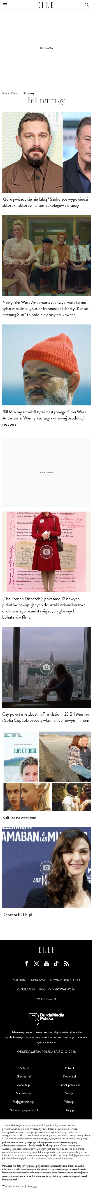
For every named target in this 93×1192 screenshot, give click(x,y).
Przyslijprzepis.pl (69, 1085)
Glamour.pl (24, 1076)
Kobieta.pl (69, 1076)
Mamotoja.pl (24, 1093)
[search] (87, 4)
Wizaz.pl (69, 1101)
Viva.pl (69, 1093)
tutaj (35, 1186)
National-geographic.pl (23, 1110)
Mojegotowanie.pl (24, 1101)
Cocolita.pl (23, 1085)
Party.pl (24, 1068)
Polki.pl (69, 1068)
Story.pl (69, 1110)
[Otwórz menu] (5, 4)
